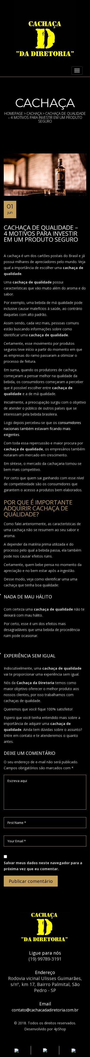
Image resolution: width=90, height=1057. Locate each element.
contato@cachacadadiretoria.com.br (45, 1010)
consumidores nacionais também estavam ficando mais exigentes (42, 428)
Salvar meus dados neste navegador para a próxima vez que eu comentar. (43, 865)
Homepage (13, 113)
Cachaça (34, 113)
